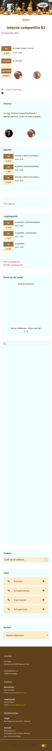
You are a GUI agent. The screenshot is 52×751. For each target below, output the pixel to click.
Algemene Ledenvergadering (27, 166)
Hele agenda (9, 203)
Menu (27, 19)
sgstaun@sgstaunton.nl (17, 693)
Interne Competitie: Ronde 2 (27, 177)
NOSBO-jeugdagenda (13, 264)
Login (43, 4)
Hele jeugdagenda (11, 261)
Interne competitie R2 (23, 48)
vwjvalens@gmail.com (17, 705)
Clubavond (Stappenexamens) (27, 222)
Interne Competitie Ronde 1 (27, 156)
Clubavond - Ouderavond (26, 233)
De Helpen (17, 61)
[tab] (26, 581)
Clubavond (19, 244)
